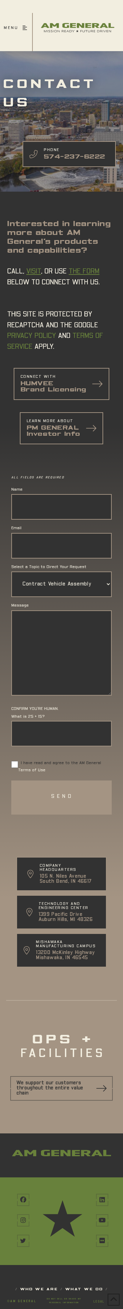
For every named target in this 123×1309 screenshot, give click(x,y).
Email (16, 528)
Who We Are (39, 1289)
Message (20, 606)
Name (17, 490)
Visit (33, 271)
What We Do (84, 1289)
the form (84, 271)
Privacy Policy (31, 336)
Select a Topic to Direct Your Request (48, 567)
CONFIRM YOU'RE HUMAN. (35, 709)
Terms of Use (31, 770)
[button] (16, 32)
